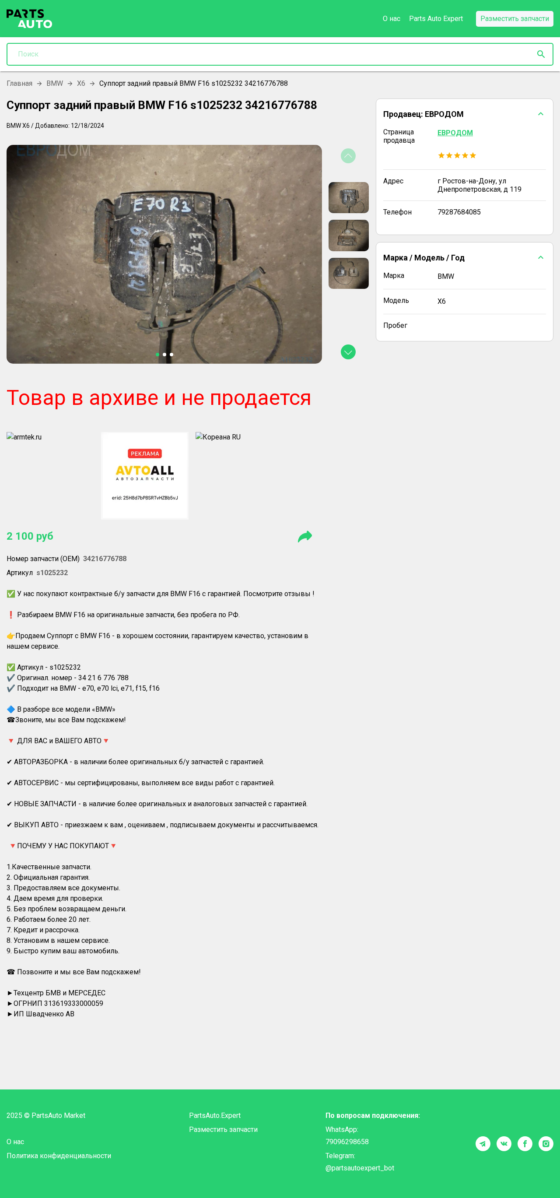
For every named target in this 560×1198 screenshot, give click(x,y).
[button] (464, 113)
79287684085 (459, 212)
